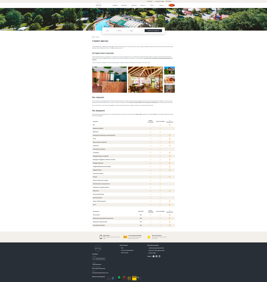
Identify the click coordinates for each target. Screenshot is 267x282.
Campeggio (114, 5)
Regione (161, 5)
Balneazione (134, 5)
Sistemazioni (124, 5)
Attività (152, 5)
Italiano (169, 1)
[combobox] (136, 30)
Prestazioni (142, 5)
